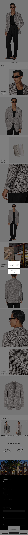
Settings (14, 272)
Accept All (14, 268)
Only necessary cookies (14, 270)
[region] (14, 267)
